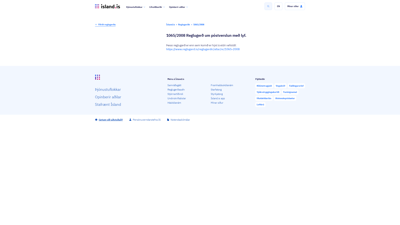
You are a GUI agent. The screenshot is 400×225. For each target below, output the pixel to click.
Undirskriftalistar (177, 98)
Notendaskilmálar (180, 119)
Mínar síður (217, 102)
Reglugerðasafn (176, 89)
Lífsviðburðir (155, 7)
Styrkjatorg (217, 93)
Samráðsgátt (174, 85)
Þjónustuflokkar (134, 7)
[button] (278, 6)
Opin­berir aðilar (108, 96)
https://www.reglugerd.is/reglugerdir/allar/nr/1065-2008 (203, 49)
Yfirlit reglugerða (107, 24)
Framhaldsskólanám (222, 85)
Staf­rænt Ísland (108, 104)
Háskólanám (174, 102)
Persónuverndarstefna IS (147, 119)
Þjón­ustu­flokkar (108, 89)
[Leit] (268, 6)
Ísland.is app (218, 98)
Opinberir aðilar (177, 7)
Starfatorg (216, 89)
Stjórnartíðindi (175, 93)
